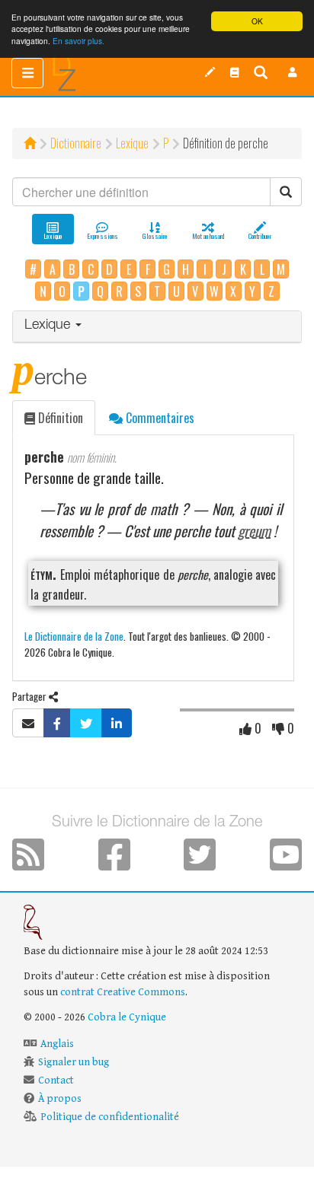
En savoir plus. (78, 40)
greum (254, 531)
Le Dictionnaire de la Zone (73, 636)
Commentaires (158, 418)
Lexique (132, 143)
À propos (60, 1099)
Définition (59, 418)
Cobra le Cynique (127, 1017)
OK (257, 21)
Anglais (57, 1044)
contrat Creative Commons (122, 992)
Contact (56, 1080)
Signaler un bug (73, 1062)
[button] (292, 72)
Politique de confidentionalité (109, 1117)
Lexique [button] (49, 326)
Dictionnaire (75, 143)
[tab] (157, 326)
